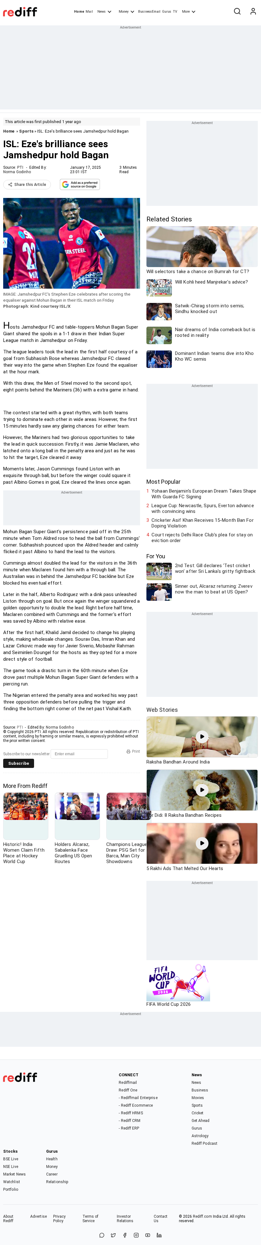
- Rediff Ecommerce (136, 1105)
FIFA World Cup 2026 (168, 1004)
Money (124, 12)
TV (175, 12)
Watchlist (11, 1182)
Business (200, 1090)
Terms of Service (90, 1218)
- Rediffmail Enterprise (138, 1098)
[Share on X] (113, 1236)
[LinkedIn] (159, 1236)
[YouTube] (147, 1236)
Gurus (167, 12)
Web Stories (162, 709)
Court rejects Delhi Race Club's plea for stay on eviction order (202, 537)
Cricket (198, 1113)
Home (79, 12)
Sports (26, 131)
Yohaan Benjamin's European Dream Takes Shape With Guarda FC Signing (204, 494)
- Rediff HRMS (131, 1113)
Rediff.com (202, 1216)
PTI (20, 167)
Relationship (57, 1182)
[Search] (237, 12)
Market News (14, 1174)
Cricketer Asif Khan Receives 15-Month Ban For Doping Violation (203, 523)
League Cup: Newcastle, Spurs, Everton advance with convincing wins (203, 508)
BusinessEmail (149, 12)
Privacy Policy (59, 1218)
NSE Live (10, 1166)
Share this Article (30, 184)
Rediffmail (128, 1082)
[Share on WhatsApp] (101, 1236)
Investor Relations (125, 1218)
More (186, 12)
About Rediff (8, 1218)
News (101, 12)
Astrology (200, 1136)
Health (52, 1159)
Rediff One (128, 1090)
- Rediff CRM (129, 1120)
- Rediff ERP (129, 1128)
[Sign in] (253, 12)
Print (136, 751)
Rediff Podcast (204, 1143)
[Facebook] (124, 1236)
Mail (89, 12)
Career (52, 1174)
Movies (198, 1098)
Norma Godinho (17, 172)
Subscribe (18, 763)
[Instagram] (136, 1236)
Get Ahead (201, 1120)
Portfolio (10, 1189)
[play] (202, 737)
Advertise (38, 1216)
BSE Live (10, 1159)
